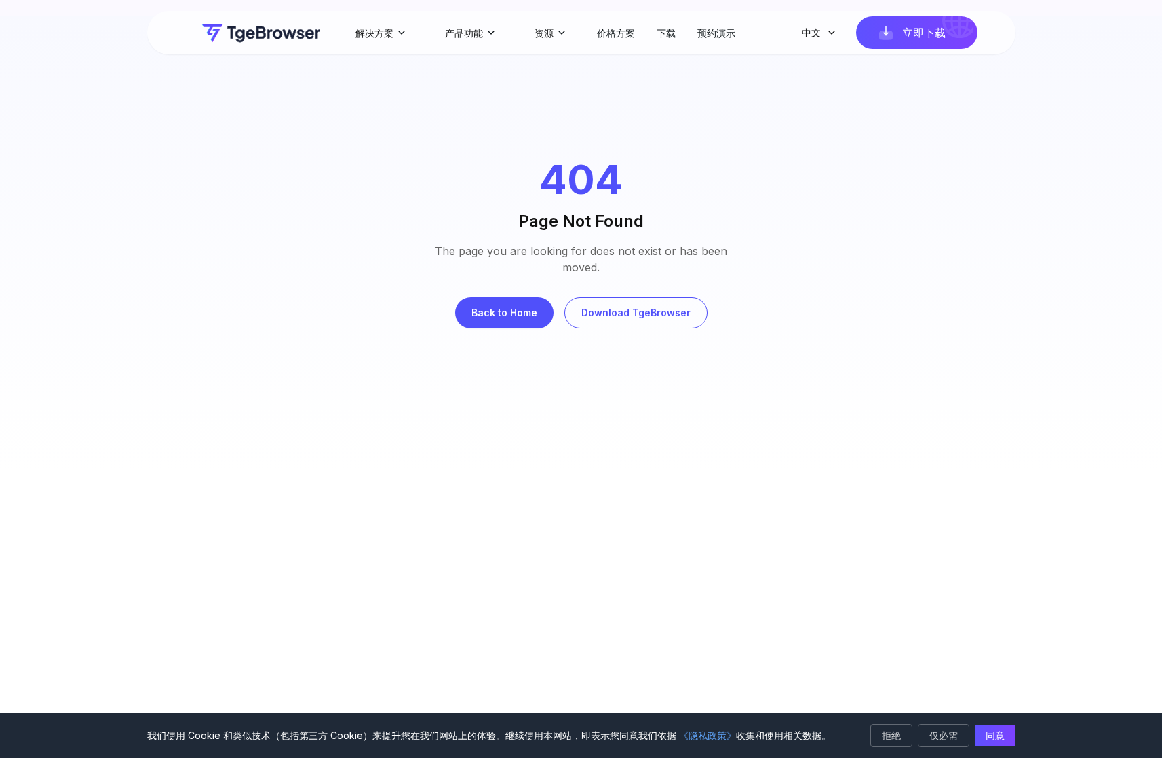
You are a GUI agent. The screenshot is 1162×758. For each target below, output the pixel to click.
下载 (666, 33)
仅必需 (943, 735)
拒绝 (891, 735)
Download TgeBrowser (636, 312)
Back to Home (504, 312)
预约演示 (716, 33)
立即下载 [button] (924, 32)
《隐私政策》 (707, 735)
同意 (995, 735)
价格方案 (616, 33)
